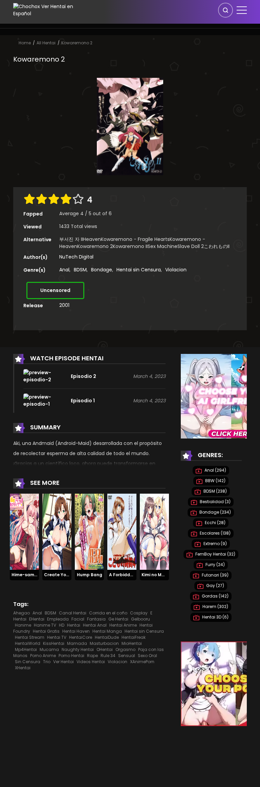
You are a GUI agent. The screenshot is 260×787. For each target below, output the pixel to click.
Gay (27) (214, 585)
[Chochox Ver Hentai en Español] (52, 9)
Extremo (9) (214, 543)
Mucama (49, 649)
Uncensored (55, 290)
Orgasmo (125, 649)
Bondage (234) (214, 512)
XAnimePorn (142, 662)
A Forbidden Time (128, 575)
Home (25, 43)
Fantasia (96, 619)
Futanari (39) (215, 575)
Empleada (58, 619)
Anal (64, 269)
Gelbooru (140, 619)
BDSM (80, 269)
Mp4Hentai (26, 649)
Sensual (126, 655)
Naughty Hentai (78, 649)
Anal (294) (214, 470)
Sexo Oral (147, 655)
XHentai (22, 668)
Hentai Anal (95, 625)
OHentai (104, 649)
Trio (46, 662)
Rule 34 (108, 655)
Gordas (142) (215, 596)
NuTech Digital (76, 256)
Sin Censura (27, 662)
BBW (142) (214, 481)
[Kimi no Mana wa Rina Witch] (154, 531)
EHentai (36, 619)
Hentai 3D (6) (215, 617)
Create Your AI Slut (65, 575)
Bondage (101, 269)
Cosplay (139, 613)
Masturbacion (104, 643)
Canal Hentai (72, 613)
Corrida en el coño (108, 613)
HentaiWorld (27, 643)
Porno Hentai (71, 655)
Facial (77, 619)
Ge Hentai (118, 619)
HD (61, 625)
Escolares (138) (215, 533)
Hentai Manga (107, 631)
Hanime (23, 625)
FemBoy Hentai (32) (214, 554)
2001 (64, 305)
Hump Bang (89, 575)
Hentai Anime (123, 625)
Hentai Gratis (46, 631)
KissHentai (53, 643)
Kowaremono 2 (76, 43)
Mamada (77, 643)
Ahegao (21, 613)
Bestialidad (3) (215, 501)
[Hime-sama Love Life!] (24, 531)
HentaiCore (80, 637)
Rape (92, 655)
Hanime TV (45, 625)
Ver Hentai (63, 662)
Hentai (73, 625)
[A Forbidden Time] (121, 531)
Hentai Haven (76, 631)
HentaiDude (107, 637)
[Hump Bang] (89, 531)
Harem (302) (214, 606)
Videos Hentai (91, 662)
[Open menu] (242, 10)
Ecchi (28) (214, 522)
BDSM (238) (214, 491)
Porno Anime (43, 655)
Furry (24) (214, 564)
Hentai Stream (29, 637)
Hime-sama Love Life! (35, 575)
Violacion (176, 269)
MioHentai (132, 643)
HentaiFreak (134, 637)
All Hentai (46, 43)
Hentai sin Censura (138, 269)
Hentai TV (56, 637)
